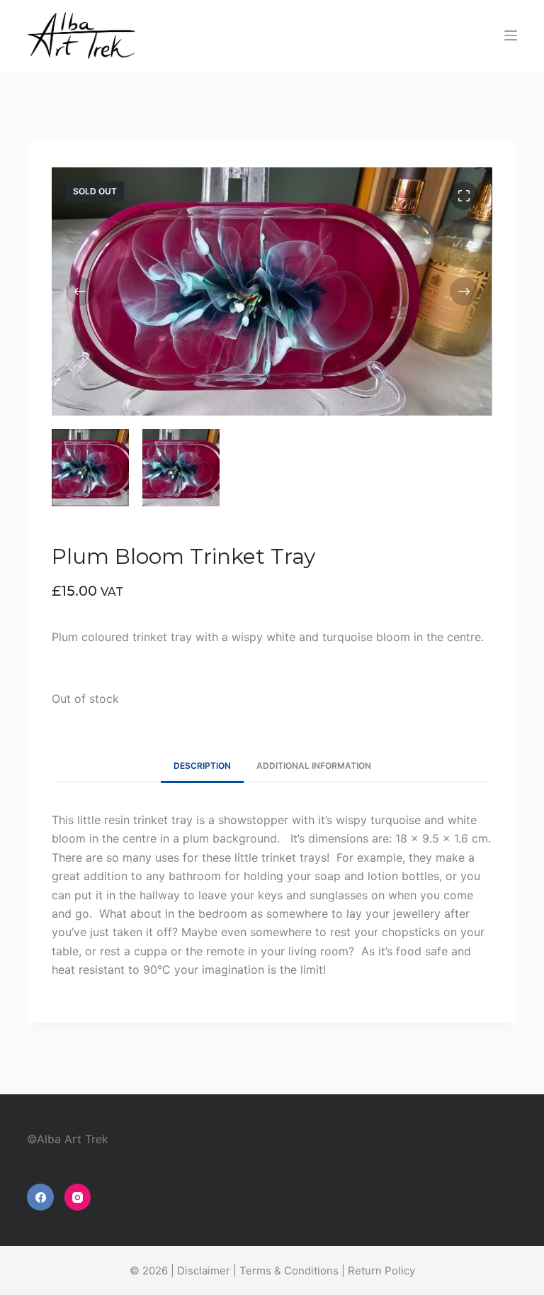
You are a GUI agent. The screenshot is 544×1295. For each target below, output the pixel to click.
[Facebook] (40, 1197)
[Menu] (510, 35)
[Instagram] (77, 1197)
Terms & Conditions (289, 1270)
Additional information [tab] (313, 765)
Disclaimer (203, 1270)
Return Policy (381, 1270)
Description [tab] (202, 765)
